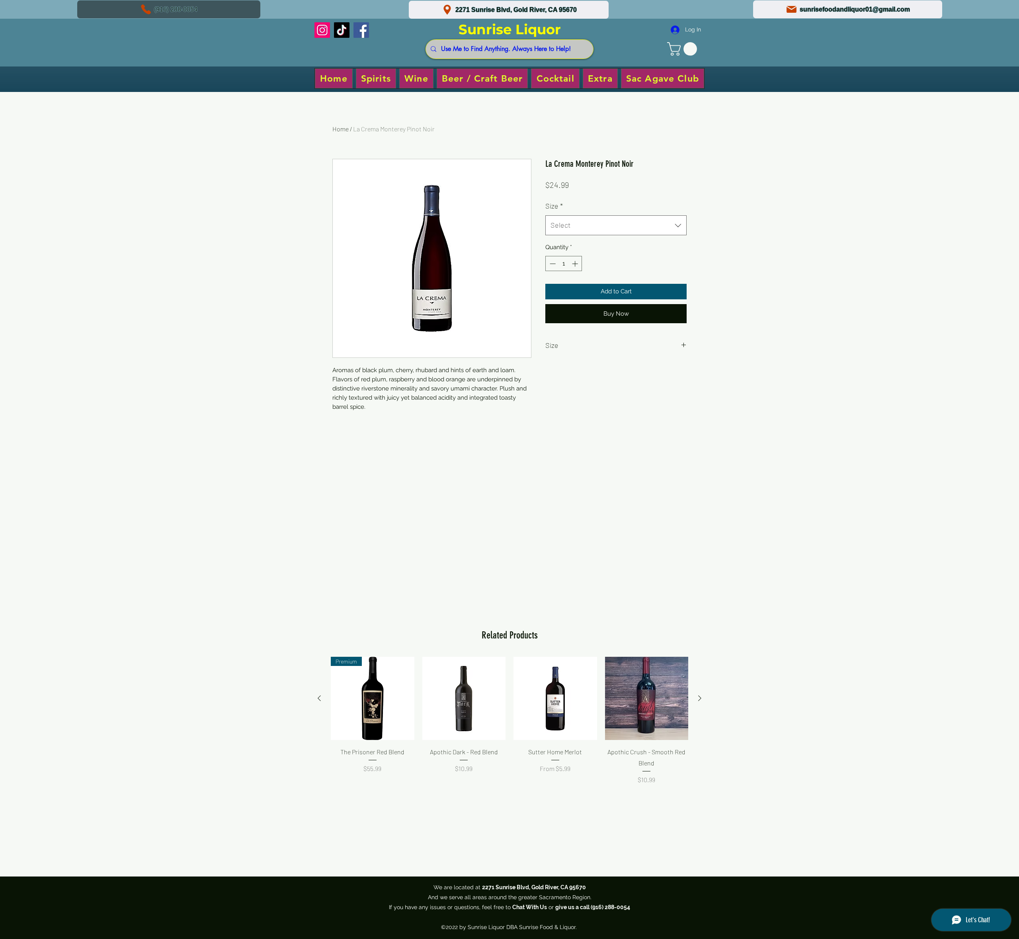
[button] (683, 49)
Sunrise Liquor (510, 29)
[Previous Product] (319, 698)
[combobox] (616, 225)
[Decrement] (552, 263)
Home (340, 129)
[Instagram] (322, 30)
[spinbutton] (563, 263)
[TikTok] (341, 30)
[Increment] (575, 263)
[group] (509, 731)
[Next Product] (700, 698)
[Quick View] (464, 698)
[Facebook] (361, 30)
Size (554, 205)
